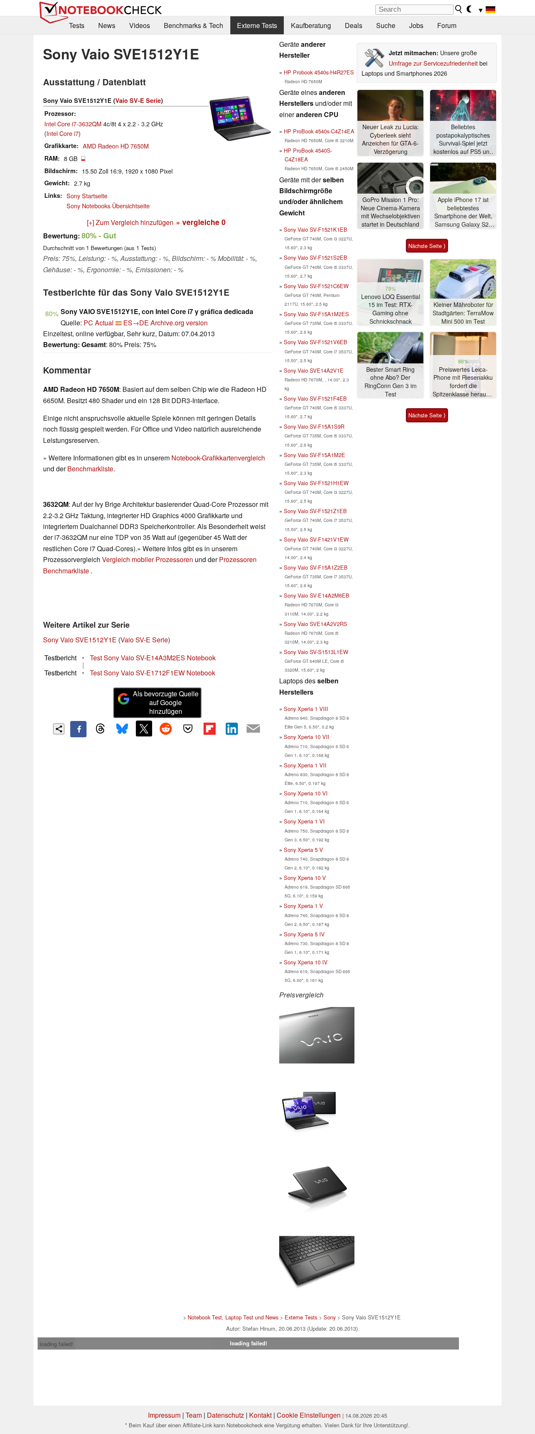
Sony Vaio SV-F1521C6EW (316, 286)
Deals (353, 25)
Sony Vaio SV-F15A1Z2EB (316, 567)
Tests (76, 25)
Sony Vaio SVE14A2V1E (314, 370)
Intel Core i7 (62, 133)
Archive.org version (179, 322)
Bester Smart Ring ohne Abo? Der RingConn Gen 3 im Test (390, 382)
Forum (446, 25)
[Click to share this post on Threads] (100, 729)
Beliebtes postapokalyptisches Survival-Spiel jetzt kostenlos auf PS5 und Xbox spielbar (463, 139)
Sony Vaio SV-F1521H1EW (316, 483)
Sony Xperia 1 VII (305, 765)
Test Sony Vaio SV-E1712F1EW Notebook (152, 672)
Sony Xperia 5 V (303, 850)
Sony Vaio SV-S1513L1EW (316, 652)
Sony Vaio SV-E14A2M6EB (316, 595)
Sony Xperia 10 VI (306, 793)
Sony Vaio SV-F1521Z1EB (315, 511)
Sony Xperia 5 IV (304, 934)
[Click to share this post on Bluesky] (122, 729)
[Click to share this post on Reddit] (166, 728)
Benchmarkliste (90, 468)
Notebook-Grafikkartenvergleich (218, 458)
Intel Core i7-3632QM (73, 123)
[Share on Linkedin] (231, 728)
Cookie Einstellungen (309, 1415)
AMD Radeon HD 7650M (116, 145)
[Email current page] (253, 729)
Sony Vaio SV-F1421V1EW (316, 539)
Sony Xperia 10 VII (306, 737)
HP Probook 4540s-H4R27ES (319, 72)
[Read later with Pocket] (188, 728)
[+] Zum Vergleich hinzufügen (130, 222)
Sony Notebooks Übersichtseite (108, 205)
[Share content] (58, 729)
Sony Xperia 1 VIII (306, 709)
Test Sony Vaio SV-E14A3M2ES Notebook (153, 657)
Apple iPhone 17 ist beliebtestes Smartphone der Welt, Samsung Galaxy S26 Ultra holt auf (463, 212)
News (106, 25)
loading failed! (56, 1344)
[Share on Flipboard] (209, 728)
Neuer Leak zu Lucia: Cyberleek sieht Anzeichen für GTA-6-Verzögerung (390, 139)
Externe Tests (257, 25)
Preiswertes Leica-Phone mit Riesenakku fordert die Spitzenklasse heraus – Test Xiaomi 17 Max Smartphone (463, 382)
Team (194, 1415)
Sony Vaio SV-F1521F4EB (315, 398)
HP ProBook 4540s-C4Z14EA (319, 131)
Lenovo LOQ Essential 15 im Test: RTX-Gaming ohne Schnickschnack (390, 309)
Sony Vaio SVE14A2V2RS (315, 624)
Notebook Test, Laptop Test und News (233, 1317)
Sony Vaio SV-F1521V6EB (315, 342)
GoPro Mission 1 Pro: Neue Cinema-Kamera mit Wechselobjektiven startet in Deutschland (390, 212)
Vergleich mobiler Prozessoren (147, 559)
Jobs (416, 25)
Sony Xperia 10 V (305, 878)
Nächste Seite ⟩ (427, 246)
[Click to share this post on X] (144, 728)
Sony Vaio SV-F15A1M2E (314, 455)
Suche (385, 25)
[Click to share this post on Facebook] (78, 729)
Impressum (164, 1415)
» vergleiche (201, 222)
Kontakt (260, 1415)
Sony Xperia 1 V (303, 906)
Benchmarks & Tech (193, 25)
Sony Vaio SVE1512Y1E (80, 639)
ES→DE (136, 322)
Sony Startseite (86, 195)
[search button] (459, 9)
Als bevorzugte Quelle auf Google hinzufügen (166, 702)
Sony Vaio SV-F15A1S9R (314, 426)
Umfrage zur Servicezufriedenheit (433, 63)
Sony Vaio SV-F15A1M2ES (316, 314)
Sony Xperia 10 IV (306, 962)
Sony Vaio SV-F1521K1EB (315, 229)
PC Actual (99, 322)
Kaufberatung (311, 25)
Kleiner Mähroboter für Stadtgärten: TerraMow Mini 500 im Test (463, 313)
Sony (330, 1317)
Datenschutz (225, 1415)
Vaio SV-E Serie (138, 100)
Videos (139, 25)
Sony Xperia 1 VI (304, 821)
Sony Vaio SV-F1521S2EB (315, 257)
